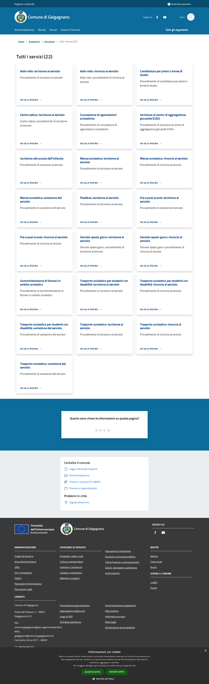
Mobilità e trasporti (70, 578)
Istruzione (49, 41)
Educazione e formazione (118, 551)
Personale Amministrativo (28, 584)
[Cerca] (190, 17)
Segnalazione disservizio (72, 611)
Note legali (110, 622)
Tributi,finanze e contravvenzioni (122, 562)
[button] (104, 678)
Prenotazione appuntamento (75, 605)
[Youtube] (163, 17)
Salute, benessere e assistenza (121, 567)
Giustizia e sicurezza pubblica (120, 556)
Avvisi (153, 567)
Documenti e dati (23, 589)
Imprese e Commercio (71, 567)
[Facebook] (156, 17)
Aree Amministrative (25, 562)
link (133, 665)
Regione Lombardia (24, 4)
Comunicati (156, 562)
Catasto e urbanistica (71, 573)
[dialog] (104, 665)
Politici (18, 578)
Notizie (154, 556)
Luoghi (153, 582)
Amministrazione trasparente (120, 605)
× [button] (205, 651)
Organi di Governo (24, 556)
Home (21, 41)
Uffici (17, 567)
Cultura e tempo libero (71, 562)
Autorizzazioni (112, 573)
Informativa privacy (115, 616)
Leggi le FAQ (66, 616)
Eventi (153, 588)
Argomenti (34, 41)
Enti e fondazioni (23, 573)
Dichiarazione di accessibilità (120, 627)
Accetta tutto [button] (92, 672)
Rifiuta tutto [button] (117, 672)
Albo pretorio (112, 611)
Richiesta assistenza (70, 622)
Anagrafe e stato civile (71, 556)
